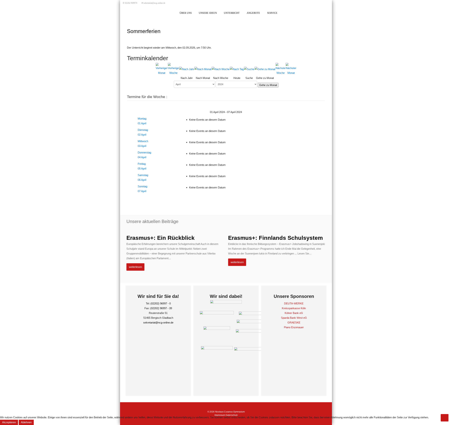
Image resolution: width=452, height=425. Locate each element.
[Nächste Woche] (280, 68)
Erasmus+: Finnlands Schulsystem (275, 238)
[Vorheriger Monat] (162, 68)
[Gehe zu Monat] (265, 68)
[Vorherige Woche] (173, 68)
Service (272, 13)
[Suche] (249, 68)
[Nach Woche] (221, 68)
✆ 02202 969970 (130, 3)
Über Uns (186, 13)
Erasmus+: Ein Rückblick (160, 238)
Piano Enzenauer (294, 327)
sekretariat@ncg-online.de (153, 3)
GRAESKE (293, 322)
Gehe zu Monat (268, 85)
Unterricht (232, 13)
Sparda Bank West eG (294, 317)
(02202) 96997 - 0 (160, 303)
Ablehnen (26, 422)
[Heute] (237, 68)
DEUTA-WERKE (294, 303)
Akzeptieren (9, 422)
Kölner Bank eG (294, 312)
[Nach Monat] (202, 68)
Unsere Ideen (208, 13)
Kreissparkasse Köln (294, 308)
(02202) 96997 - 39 (161, 308)
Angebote (253, 13)
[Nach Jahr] (186, 68)
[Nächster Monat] (291, 68)
